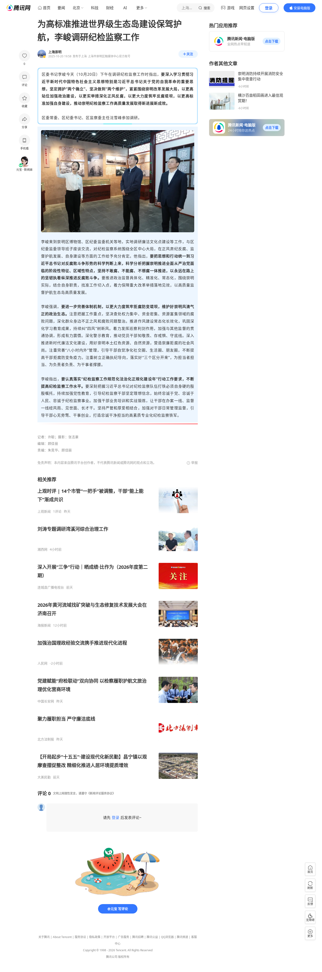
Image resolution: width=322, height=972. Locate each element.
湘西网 (42, 549)
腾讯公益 (152, 937)
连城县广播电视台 (50, 587)
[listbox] (117, 628)
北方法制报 (45, 739)
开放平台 (109, 937)
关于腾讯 (44, 937)
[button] (272, 41)
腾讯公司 (111, 957)
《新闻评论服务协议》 (101, 793)
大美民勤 (44, 777)
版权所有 (123, 957)
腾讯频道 (182, 937)
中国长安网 (45, 701)
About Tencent (62, 937)
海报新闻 (44, 625)
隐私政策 (94, 937)
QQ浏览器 (167, 937)
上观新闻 (44, 511)
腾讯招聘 (138, 937)
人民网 (42, 663)
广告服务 (123, 937)
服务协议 (80, 937)
